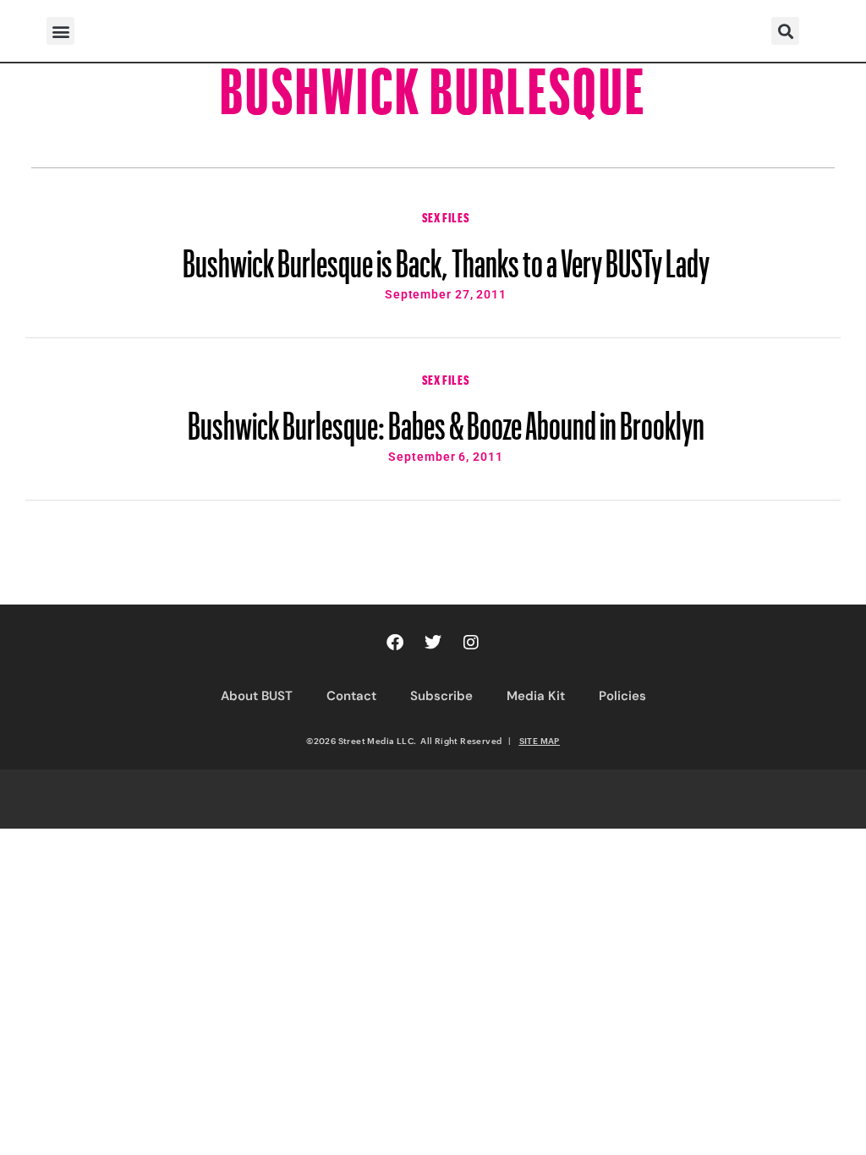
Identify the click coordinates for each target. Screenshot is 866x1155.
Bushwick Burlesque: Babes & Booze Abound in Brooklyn (446, 417)
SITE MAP (539, 741)
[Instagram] (471, 643)
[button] (60, 31)
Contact (351, 695)
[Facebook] (395, 643)
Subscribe (441, 695)
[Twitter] (433, 643)
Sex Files (445, 215)
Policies (622, 695)
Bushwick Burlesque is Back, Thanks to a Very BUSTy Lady (446, 255)
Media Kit (536, 695)
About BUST (257, 695)
